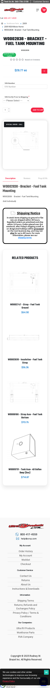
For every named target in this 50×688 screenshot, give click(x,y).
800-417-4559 (10, 18)
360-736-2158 (21, 1)
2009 (25, 23)
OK (46, 672)
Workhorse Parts (13, 23)
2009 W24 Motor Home (14, 27)
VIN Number (10, 83)
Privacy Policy (9, 681)
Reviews (27, 178)
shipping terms (24, 237)
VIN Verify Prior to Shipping (16, 97)
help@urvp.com (29, 538)
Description (10, 178)
